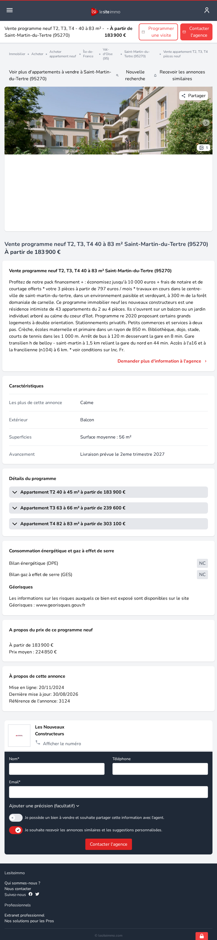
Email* (14, 782)
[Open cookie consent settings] (202, 936)
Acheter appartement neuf (62, 53)
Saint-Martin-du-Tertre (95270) (137, 53)
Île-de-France (88, 53)
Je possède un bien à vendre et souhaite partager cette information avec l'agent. (94, 817)
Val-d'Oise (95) (107, 54)
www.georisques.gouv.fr (60, 605)
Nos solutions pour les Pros (29, 921)
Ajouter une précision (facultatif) (42, 806)
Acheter (37, 54)
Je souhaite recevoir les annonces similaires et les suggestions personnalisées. (93, 830)
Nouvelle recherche (135, 75)
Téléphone (121, 759)
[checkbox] (16, 818)
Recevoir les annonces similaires (182, 75)
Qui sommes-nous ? (22, 883)
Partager (197, 96)
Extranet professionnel (24, 915)
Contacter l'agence (108, 844)
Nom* (14, 759)
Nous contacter (18, 888)
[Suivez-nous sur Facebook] (30, 895)
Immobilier (17, 54)
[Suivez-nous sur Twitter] (37, 895)
